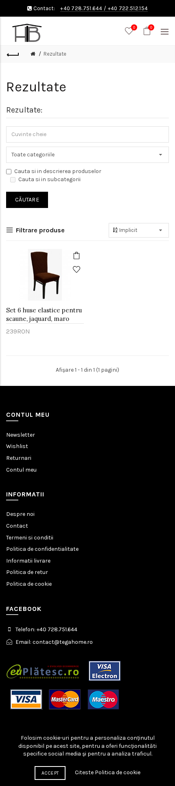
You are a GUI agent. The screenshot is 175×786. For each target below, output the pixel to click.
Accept (50, 773)
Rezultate (55, 54)
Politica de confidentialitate (42, 549)
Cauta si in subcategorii (49, 179)
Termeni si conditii (29, 537)
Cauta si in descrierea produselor (57, 171)
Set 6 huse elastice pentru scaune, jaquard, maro (44, 314)
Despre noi (20, 514)
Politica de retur (27, 572)
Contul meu (21, 469)
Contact (17, 525)
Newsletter (20, 434)
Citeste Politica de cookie (107, 772)
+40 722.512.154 (128, 8)
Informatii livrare (28, 560)
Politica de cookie (29, 583)
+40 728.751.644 (81, 8)
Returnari (18, 458)
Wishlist (17, 446)
